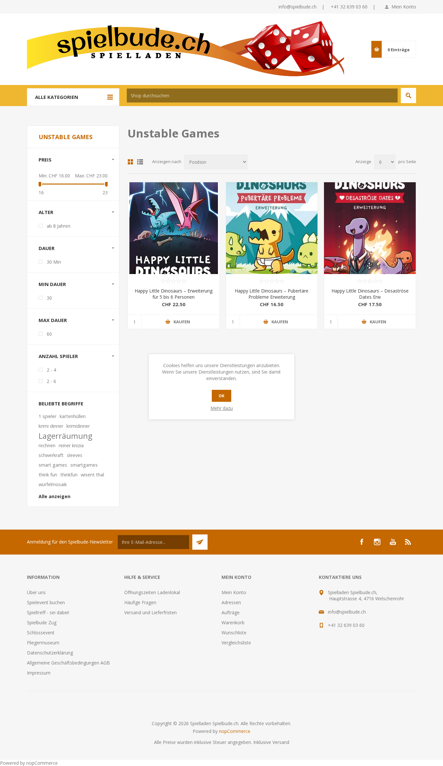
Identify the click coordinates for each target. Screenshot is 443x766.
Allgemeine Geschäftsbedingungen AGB (68, 663)
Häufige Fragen (140, 602)
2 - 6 (51, 381)
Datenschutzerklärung (50, 653)
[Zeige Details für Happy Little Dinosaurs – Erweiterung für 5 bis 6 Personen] (174, 228)
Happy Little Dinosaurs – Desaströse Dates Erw (370, 294)
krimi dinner (51, 426)
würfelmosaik (53, 484)
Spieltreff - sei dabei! (48, 612)
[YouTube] (393, 542)
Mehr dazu (221, 408)
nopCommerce (234, 731)
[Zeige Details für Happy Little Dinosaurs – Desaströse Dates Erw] (370, 228)
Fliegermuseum (43, 643)
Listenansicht (140, 161)
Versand (280, 742)
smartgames (84, 465)
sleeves (74, 455)
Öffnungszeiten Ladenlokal (152, 592)
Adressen (231, 602)
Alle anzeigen (54, 496)
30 (49, 298)
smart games (53, 465)
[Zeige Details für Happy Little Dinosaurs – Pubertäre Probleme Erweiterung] (272, 228)
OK (221, 396)
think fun (48, 475)
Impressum (39, 673)
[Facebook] (361, 542)
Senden (200, 542)
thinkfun (69, 475)
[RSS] (408, 542)
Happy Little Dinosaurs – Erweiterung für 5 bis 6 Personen (173, 294)
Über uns (36, 592)
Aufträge (231, 612)
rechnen (47, 445)
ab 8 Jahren (58, 226)
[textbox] (262, 95)
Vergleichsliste (236, 643)
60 (49, 334)
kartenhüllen (73, 416)
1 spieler (47, 416)
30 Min (54, 262)
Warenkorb (233, 622)
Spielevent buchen (46, 602)
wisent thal (92, 475)
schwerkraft (51, 455)
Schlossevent (40, 632)
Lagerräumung (65, 436)
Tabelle (130, 161)
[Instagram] (377, 542)
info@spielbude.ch (298, 7)
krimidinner (78, 426)
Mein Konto (403, 7)
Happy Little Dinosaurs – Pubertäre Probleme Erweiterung (271, 294)
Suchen (408, 95)
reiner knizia (71, 445)
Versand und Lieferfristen (150, 612)
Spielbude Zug (41, 622)
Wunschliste (234, 632)
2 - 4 (51, 370)
